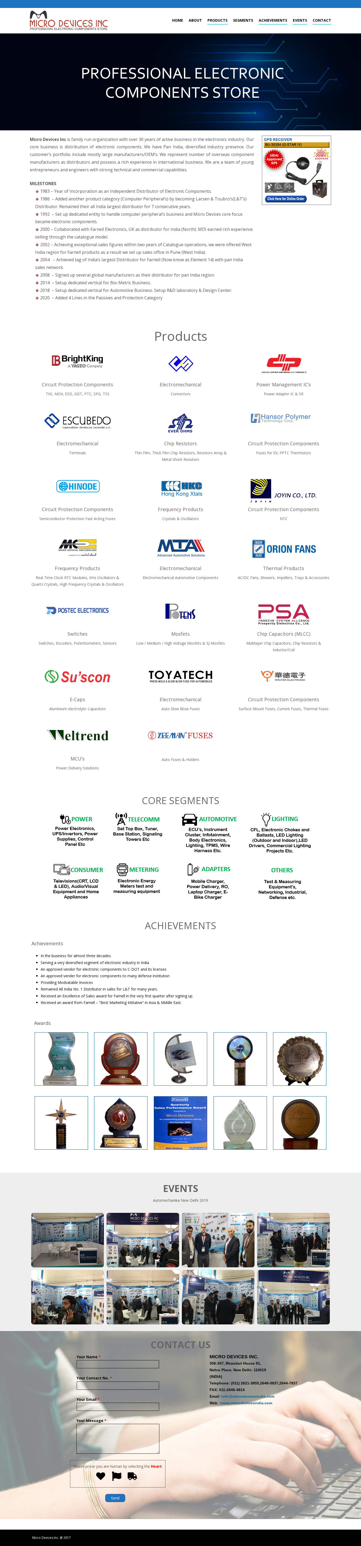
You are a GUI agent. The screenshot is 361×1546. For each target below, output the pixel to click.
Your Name (89, 1356)
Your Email (88, 1399)
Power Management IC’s (283, 384)
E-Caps (77, 699)
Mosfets (180, 634)
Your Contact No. (94, 1377)
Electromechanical (180, 384)
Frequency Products (180, 509)
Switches (77, 634)
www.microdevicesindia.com (246, 1403)
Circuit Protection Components (77, 384)
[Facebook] (330, 4)
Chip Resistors (180, 443)
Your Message (91, 1420)
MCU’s (78, 758)
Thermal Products (283, 568)
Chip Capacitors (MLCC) (283, 634)
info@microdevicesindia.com (248, 1396)
